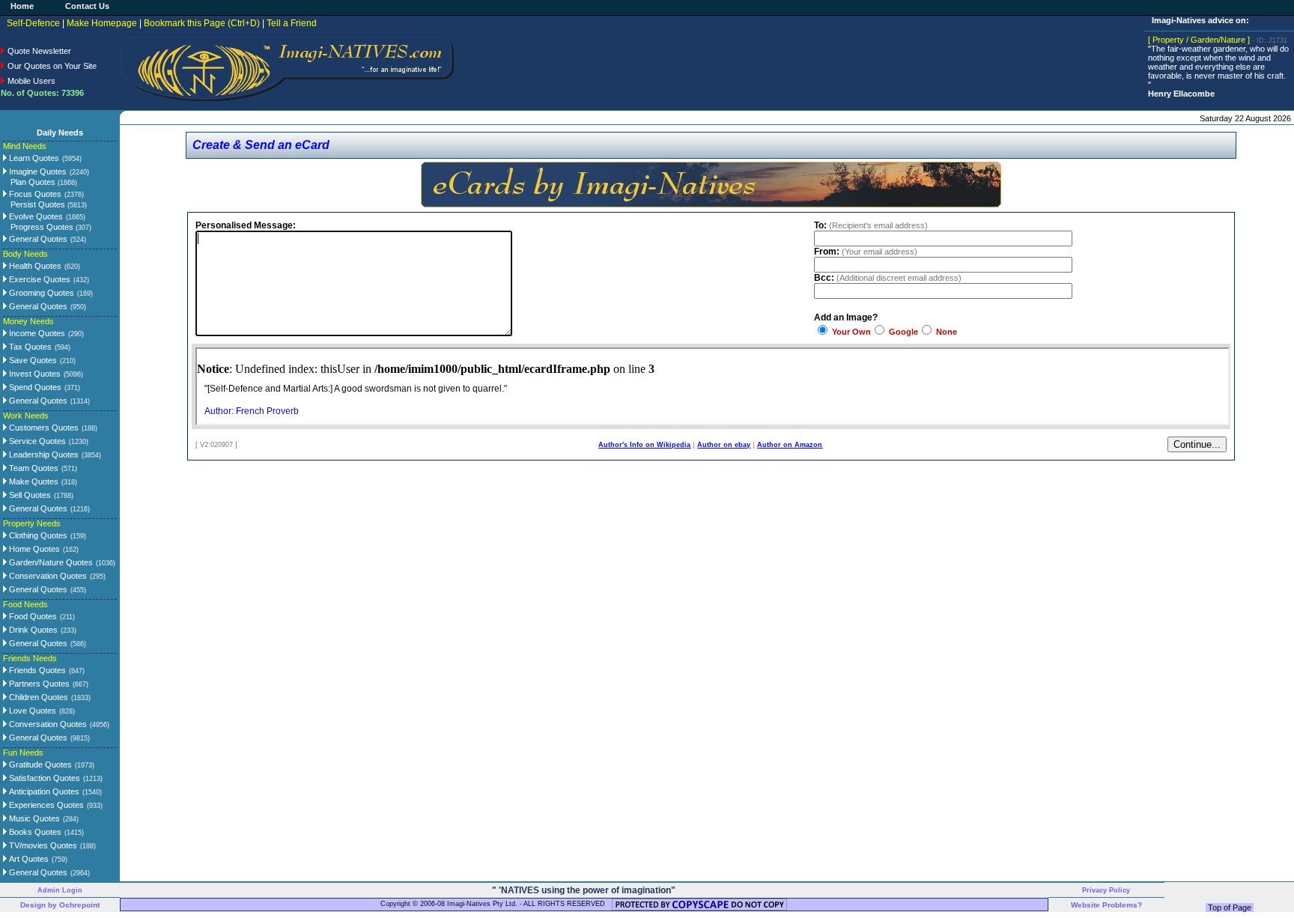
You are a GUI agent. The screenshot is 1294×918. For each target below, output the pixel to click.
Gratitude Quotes (39, 764)
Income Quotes (36, 333)
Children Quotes (37, 697)
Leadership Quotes (43, 454)
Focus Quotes (34, 193)
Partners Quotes (38, 683)
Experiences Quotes (45, 804)
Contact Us (87, 5)
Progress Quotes (50, 226)
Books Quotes (34, 831)
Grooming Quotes (40, 292)
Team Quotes (32, 467)
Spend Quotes (34, 387)
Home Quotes (33, 548)
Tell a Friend (292, 23)
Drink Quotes (32, 629)
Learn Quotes (33, 157)
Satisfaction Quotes (43, 777)
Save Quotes (32, 360)
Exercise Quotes (38, 279)
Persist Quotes (48, 204)
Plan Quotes (43, 181)
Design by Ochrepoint (60, 905)
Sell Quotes (29, 494)
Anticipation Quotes (43, 791)
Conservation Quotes (47, 575)
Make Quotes (32, 481)
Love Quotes (31, 710)
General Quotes (37, 238)
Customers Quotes (43, 427)
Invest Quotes (34, 373)
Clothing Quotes (37, 535)
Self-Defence (33, 23)
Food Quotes (32, 616)
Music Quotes (33, 818)
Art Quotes (28, 858)
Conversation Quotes (47, 724)
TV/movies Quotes (42, 845)
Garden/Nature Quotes (50, 562)
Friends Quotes (36, 670)
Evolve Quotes (35, 216)
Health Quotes (34, 265)
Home (22, 5)
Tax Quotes (29, 346)
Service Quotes (36, 441)
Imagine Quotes (37, 171)
